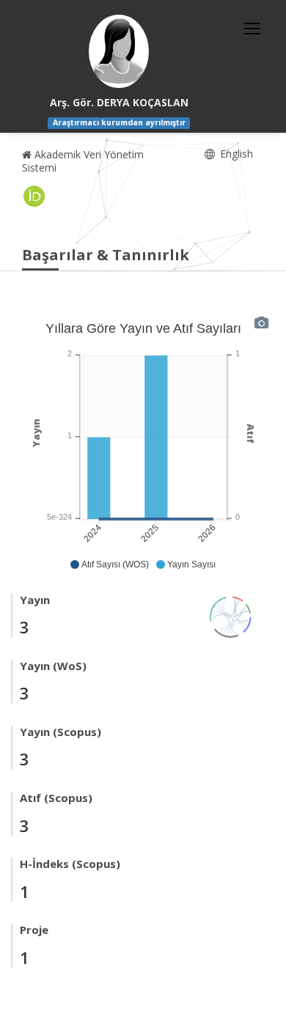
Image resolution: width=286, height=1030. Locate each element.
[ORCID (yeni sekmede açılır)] (34, 196)
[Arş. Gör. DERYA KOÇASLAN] (119, 51)
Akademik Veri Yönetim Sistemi (83, 160)
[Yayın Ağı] (231, 615)
